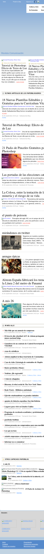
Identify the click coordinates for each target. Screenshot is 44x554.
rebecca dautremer (22, 483)
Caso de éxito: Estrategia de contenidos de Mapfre (24, 362)
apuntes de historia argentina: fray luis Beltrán (22, 401)
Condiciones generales (31, 544)
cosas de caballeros (12, 351)
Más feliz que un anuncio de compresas (19, 330)
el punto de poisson (14, 215)
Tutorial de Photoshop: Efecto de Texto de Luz (14, 67)
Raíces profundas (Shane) (14, 367)
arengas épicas (11, 256)
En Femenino (33, 10)
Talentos (19, 466)
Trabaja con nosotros (8, 546)
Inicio (4, 1)
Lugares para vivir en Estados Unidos (19, 406)
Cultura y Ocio (27, 480)
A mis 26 (8, 301)
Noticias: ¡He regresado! (14, 373)
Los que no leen (10, 430)
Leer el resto (20, 82)
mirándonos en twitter (16, 233)
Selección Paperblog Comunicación (15, 63)
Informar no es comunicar (14, 441)
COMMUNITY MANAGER (6, 530)
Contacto (5, 544)
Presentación (28, 542)
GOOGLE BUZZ (26, 529)
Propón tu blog (17, 1)
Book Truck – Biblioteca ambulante (18, 390)
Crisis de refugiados (12, 379)
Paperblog (12, 8)
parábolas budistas (12, 419)
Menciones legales (29, 546)
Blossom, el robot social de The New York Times (23, 384)
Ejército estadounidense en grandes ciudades (22, 395)
